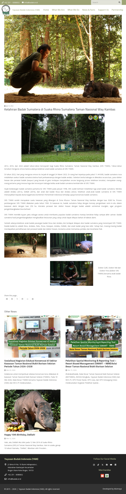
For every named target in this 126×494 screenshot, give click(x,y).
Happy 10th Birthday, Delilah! (19, 434)
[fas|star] (107, 475)
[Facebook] (107, 465)
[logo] (6, 10)
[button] (125, 10)
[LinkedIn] (115, 465)
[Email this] (6, 299)
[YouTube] (111, 465)
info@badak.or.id (14, 479)
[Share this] (12, 299)
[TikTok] (98, 465)
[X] (102, 465)
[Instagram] (94, 465)
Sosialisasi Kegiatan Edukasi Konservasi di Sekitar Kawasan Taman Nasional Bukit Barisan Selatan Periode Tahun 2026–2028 (30, 363)
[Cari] (119, 2)
